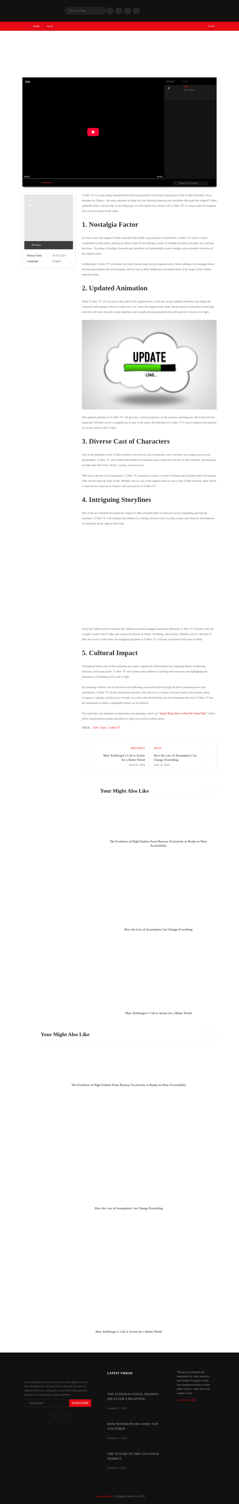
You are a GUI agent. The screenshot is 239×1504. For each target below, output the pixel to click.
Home (36, 26)
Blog (50, 26)
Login (211, 26)
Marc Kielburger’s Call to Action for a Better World (158, 1013)
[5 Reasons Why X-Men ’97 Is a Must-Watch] (48, 221)
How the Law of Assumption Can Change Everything (158, 929)
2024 (95, 727)
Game (103, 727)
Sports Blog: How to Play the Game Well (183, 713)
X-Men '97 (114, 727)
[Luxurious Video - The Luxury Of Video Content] (42, 11)
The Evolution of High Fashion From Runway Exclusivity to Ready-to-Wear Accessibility (128, 1085)
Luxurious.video (103, 1496)
